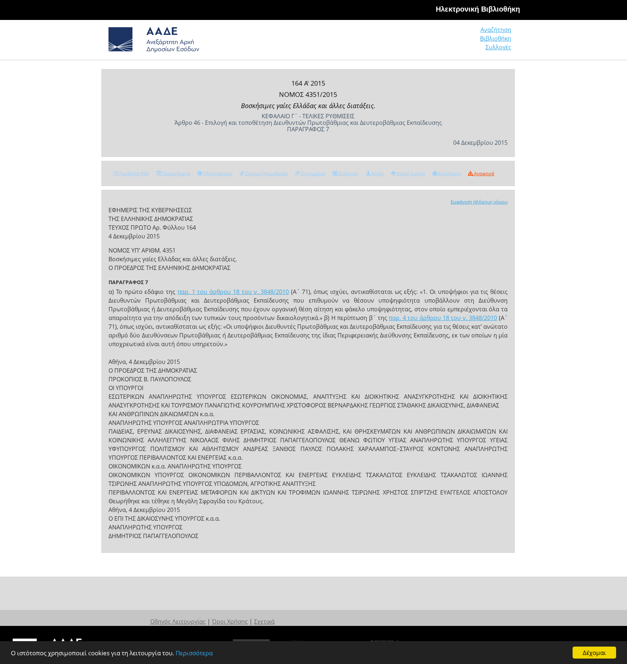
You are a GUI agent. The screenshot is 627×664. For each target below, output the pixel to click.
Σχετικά (264, 622)
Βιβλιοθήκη (495, 38)
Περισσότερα (194, 653)
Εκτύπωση (449, 173)
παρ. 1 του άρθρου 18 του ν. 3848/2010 (233, 292)
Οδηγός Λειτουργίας (178, 622)
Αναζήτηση (495, 30)
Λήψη (377, 173)
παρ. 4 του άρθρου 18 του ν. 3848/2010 (443, 318)
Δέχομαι (594, 652)
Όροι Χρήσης (230, 622)
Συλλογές (498, 47)
